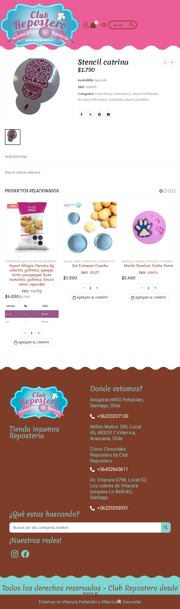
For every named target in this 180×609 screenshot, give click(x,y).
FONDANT (166, 261)
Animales (128, 261)
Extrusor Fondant (110, 261)
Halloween (115, 100)
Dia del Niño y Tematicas (80, 261)
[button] (161, 191)
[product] (90, 228)
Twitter (90, 114)
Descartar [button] (132, 601)
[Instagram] (14, 554)
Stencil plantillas (137, 100)
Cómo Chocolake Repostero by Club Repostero (109, 455)
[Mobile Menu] (104, 25)
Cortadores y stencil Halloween (135, 94)
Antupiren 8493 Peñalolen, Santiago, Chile (117, 402)
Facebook (81, 114)
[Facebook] (25, 554)
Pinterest (99, 114)
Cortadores (103, 94)
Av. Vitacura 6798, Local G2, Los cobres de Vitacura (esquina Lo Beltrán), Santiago (118, 488)
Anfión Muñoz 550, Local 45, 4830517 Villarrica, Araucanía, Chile (115, 432)
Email (108, 114)
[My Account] (86, 25)
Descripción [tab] (16, 157)
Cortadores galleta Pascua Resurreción (32, 261)
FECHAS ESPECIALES (92, 100)
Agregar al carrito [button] (33, 342)
